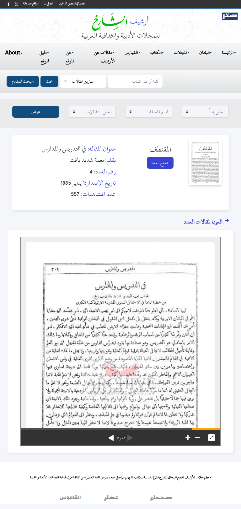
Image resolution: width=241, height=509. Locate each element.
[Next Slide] (111, 435)
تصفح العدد (160, 162)
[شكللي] (111, 499)
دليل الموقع (44, 56)
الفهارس (131, 52)
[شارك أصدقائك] (8, 4)
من (120, 438)
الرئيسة (227, 52)
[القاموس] (71, 499)
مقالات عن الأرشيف (104, 56)
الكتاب (156, 52)
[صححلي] (160, 499)
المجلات (180, 52)
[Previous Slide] (130, 435)
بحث (49, 81)
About (12, 53)
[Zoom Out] (197, 437)
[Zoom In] (187, 437)
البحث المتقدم (23, 81)
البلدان (204, 52)
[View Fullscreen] (211, 437)
